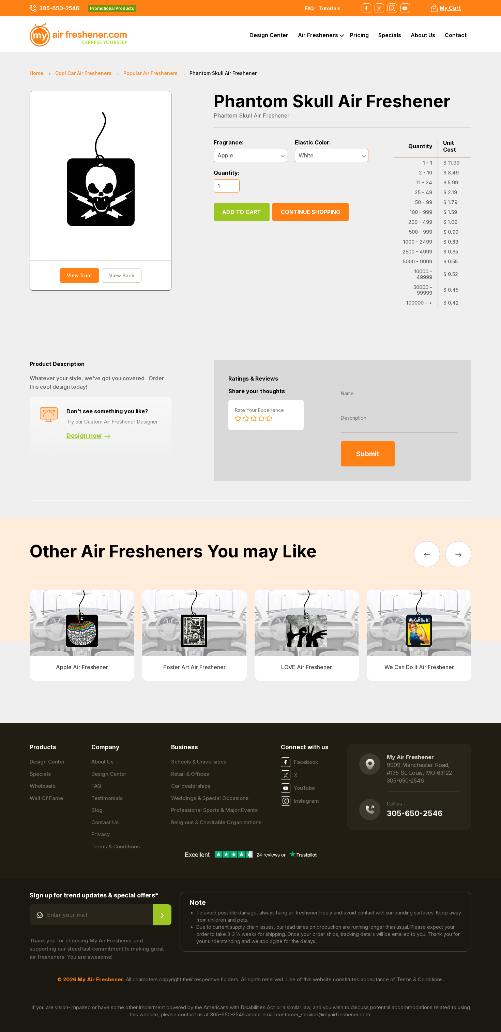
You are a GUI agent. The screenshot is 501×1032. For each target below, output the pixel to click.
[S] (162, 914)
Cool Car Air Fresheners (83, 73)
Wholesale (43, 786)
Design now (84, 435)
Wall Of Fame (46, 798)
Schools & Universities (198, 761)
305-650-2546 (59, 8)
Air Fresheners (318, 35)
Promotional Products (112, 8)
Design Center (268, 35)
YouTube (304, 788)
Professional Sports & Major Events (214, 810)
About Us (423, 35)
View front (79, 275)
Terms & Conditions (115, 846)
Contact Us (105, 822)
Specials (389, 35)
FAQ (309, 8)
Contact (456, 35)
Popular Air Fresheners (150, 73)
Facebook (306, 762)
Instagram (306, 801)
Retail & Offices (190, 774)
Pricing (359, 35)
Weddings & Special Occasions (209, 798)
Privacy (100, 834)
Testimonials (107, 798)
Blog (97, 810)
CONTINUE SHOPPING (310, 212)
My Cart (450, 7)
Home (36, 73)
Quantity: (227, 173)
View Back (121, 275)
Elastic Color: (313, 142)
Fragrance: (229, 142)
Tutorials (329, 8)
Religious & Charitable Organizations (216, 822)
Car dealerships (190, 786)
